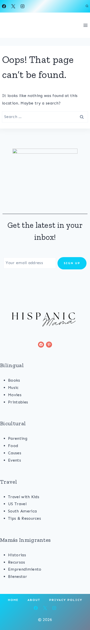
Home (13, 600)
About (34, 600)
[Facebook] (4, 6)
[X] (13, 6)
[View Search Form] (87, 6)
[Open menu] (85, 25)
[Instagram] (22, 6)
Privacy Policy (65, 600)
